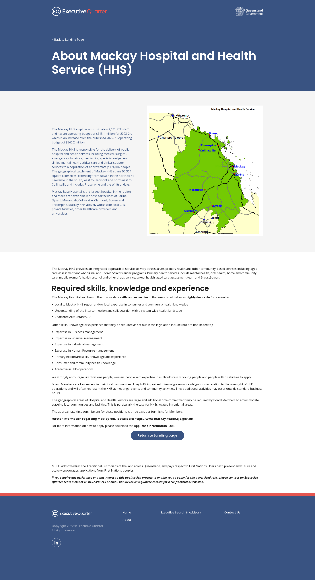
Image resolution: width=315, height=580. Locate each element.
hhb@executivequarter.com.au (141, 482)
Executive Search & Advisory (181, 512)
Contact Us (232, 512)
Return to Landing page (157, 435)
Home (126, 512)
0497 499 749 (97, 482)
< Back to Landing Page (68, 40)
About (126, 520)
